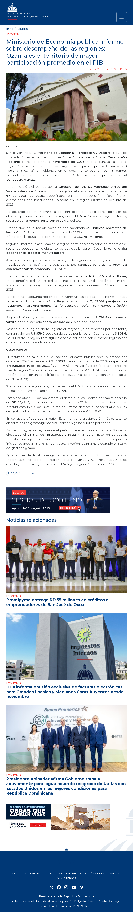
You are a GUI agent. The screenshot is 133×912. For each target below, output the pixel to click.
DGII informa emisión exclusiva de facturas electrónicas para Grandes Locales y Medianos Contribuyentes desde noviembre (65, 692)
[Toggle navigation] (121, 17)
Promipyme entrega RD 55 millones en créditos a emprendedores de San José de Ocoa (57, 602)
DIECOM (115, 873)
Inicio (9, 28)
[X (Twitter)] (51, 887)
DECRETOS (74, 873)
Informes (28, 473)
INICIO (17, 873)
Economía (14, 34)
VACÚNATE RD (95, 873)
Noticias (22, 28)
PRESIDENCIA (35, 873)
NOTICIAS (56, 873)
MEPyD (13, 473)
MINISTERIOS (66, 878)
